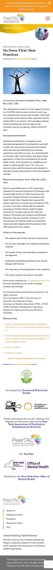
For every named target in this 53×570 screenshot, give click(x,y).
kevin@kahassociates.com (38, 280)
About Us (10, 510)
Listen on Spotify (12, 347)
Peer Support (10, 47)
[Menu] (47, 18)
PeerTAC (29, 454)
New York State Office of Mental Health (33, 478)
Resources (11, 519)
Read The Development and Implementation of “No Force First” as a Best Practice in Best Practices (27, 327)
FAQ (8, 527)
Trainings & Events (14, 514)
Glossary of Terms (14, 523)
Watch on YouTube (13, 352)
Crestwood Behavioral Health (34, 392)
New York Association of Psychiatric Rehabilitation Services (28, 424)
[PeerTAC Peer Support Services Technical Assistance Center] (14, 18)
